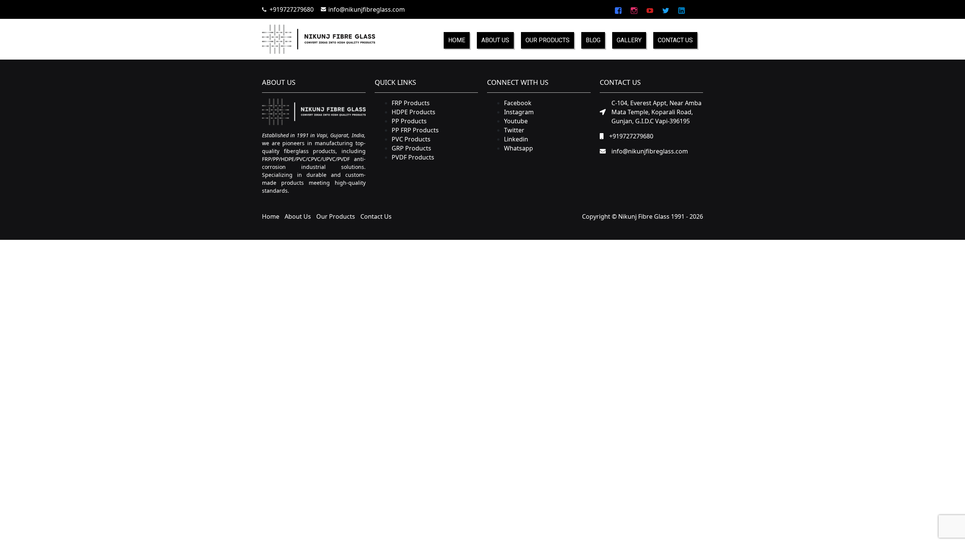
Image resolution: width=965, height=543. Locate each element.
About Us (495, 40)
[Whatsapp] (697, 9)
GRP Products (411, 148)
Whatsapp (518, 148)
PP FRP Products (415, 130)
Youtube (516, 121)
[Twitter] (665, 9)
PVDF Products (413, 157)
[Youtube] (650, 9)
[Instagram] (634, 9)
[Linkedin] (681, 9)
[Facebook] (618, 9)
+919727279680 (292, 9)
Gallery (629, 40)
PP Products (409, 121)
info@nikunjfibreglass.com (366, 9)
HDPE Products (413, 112)
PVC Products (411, 139)
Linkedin (516, 139)
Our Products (547, 40)
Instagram (519, 112)
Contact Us (675, 40)
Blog (593, 40)
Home (456, 40)
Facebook (518, 103)
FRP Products (411, 103)
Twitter (514, 130)
